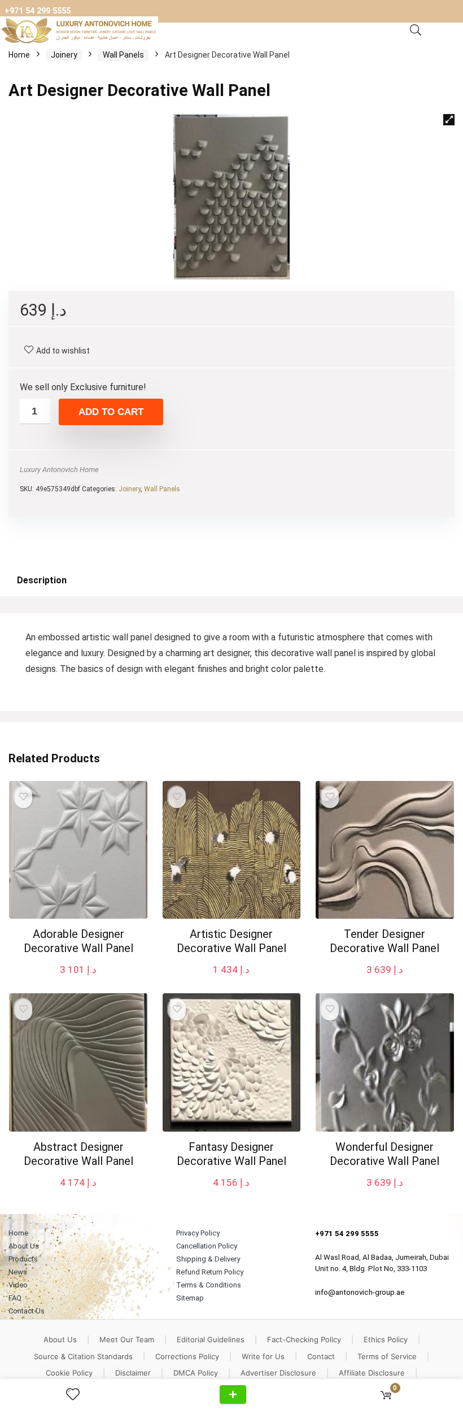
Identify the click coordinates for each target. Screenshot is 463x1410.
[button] (449, 119)
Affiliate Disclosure (372, 1372)
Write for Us (263, 1356)
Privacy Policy (198, 1233)
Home (19, 54)
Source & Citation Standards (83, 1356)
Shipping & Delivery (208, 1259)
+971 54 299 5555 (38, 11)
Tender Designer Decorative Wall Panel (384, 941)
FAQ (14, 1298)
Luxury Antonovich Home (59, 469)
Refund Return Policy (209, 1272)
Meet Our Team (126, 1339)
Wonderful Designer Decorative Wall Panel (384, 1154)
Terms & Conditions (208, 1285)
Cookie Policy (69, 1372)
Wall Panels (123, 54)
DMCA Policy (195, 1372)
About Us (23, 1246)
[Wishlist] (77, 1394)
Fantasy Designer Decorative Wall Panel (231, 1154)
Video (18, 1285)
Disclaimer (133, 1372)
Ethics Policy (386, 1339)
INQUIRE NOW (233, 1394)
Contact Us (26, 1311)
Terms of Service (387, 1356)
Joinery (64, 54)
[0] (386, 1394)
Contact (321, 1356)
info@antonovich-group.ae (360, 1292)
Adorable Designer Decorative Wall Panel (78, 941)
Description (42, 580)
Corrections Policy (187, 1356)
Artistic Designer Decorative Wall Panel (231, 941)
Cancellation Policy (206, 1246)
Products (23, 1259)
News (17, 1272)
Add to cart (110, 412)
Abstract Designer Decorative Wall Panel (78, 1154)
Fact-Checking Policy (304, 1339)
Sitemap (190, 1298)
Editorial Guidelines (210, 1339)
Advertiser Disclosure (278, 1372)
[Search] (415, 30)
